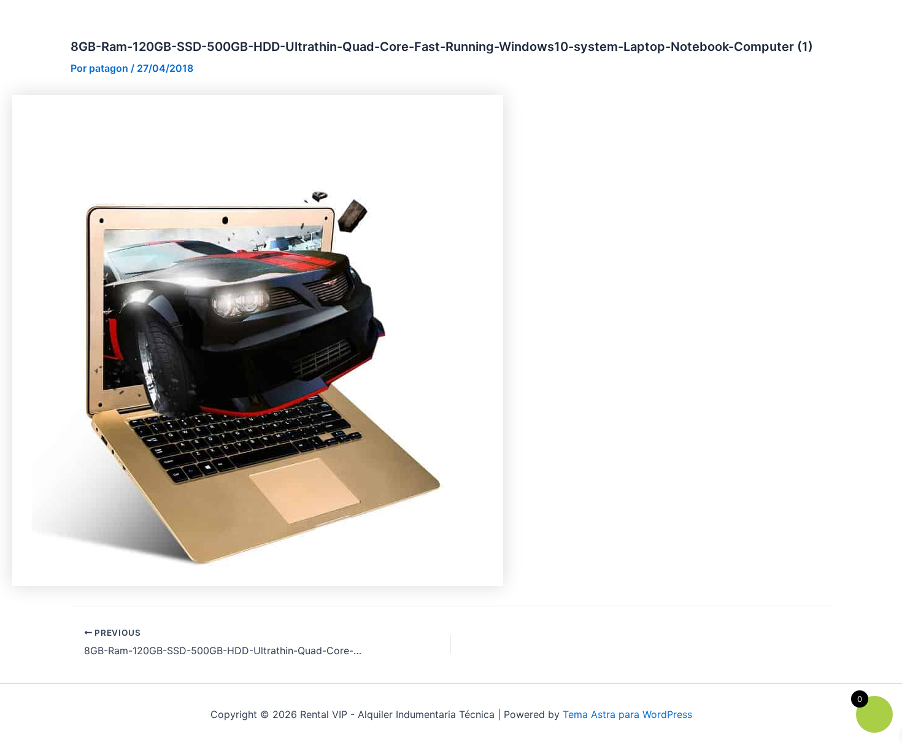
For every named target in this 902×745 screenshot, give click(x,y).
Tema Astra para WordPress (627, 714)
